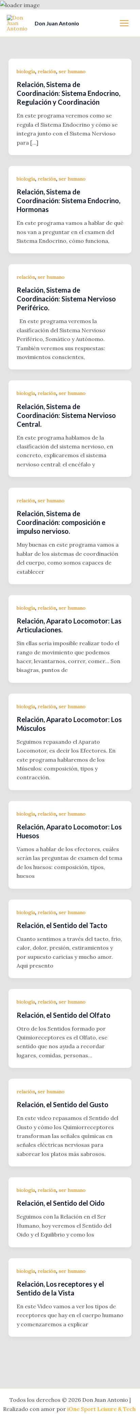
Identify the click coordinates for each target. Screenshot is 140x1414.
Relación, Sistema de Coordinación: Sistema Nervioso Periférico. (66, 299)
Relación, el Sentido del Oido (61, 1203)
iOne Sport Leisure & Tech (102, 1409)
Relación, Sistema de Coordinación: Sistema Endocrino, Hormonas (68, 200)
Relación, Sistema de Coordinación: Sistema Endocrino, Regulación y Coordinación (68, 93)
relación (47, 71)
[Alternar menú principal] (124, 23)
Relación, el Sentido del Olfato (63, 1015)
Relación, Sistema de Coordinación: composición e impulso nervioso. (61, 522)
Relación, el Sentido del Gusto (62, 1104)
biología (26, 71)
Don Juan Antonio (57, 23)
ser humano (72, 71)
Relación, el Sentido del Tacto (62, 925)
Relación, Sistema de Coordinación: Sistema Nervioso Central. (66, 415)
